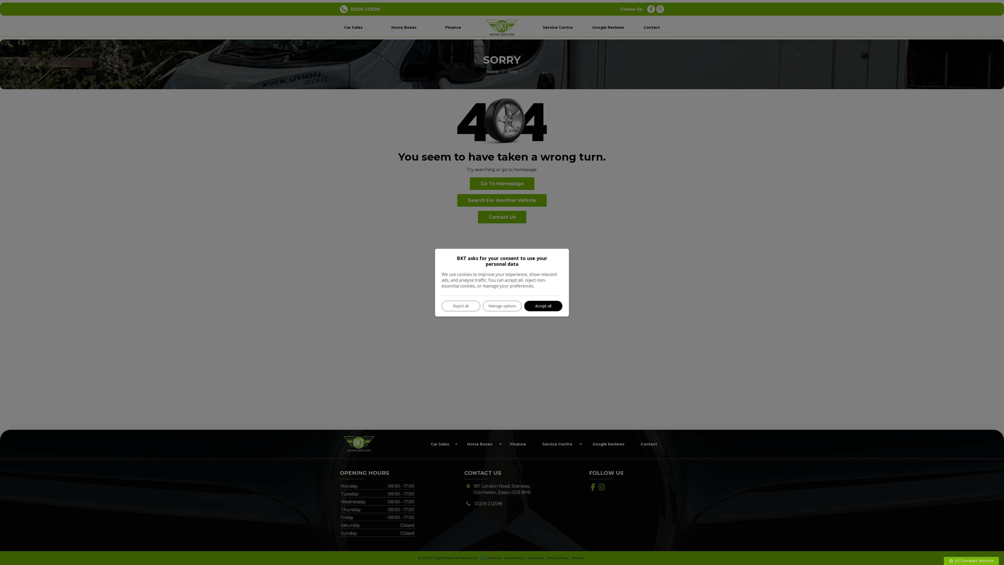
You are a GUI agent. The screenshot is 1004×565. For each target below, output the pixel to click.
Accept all (543, 305)
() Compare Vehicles (974, 560)
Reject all (461, 305)
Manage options (502, 305)
